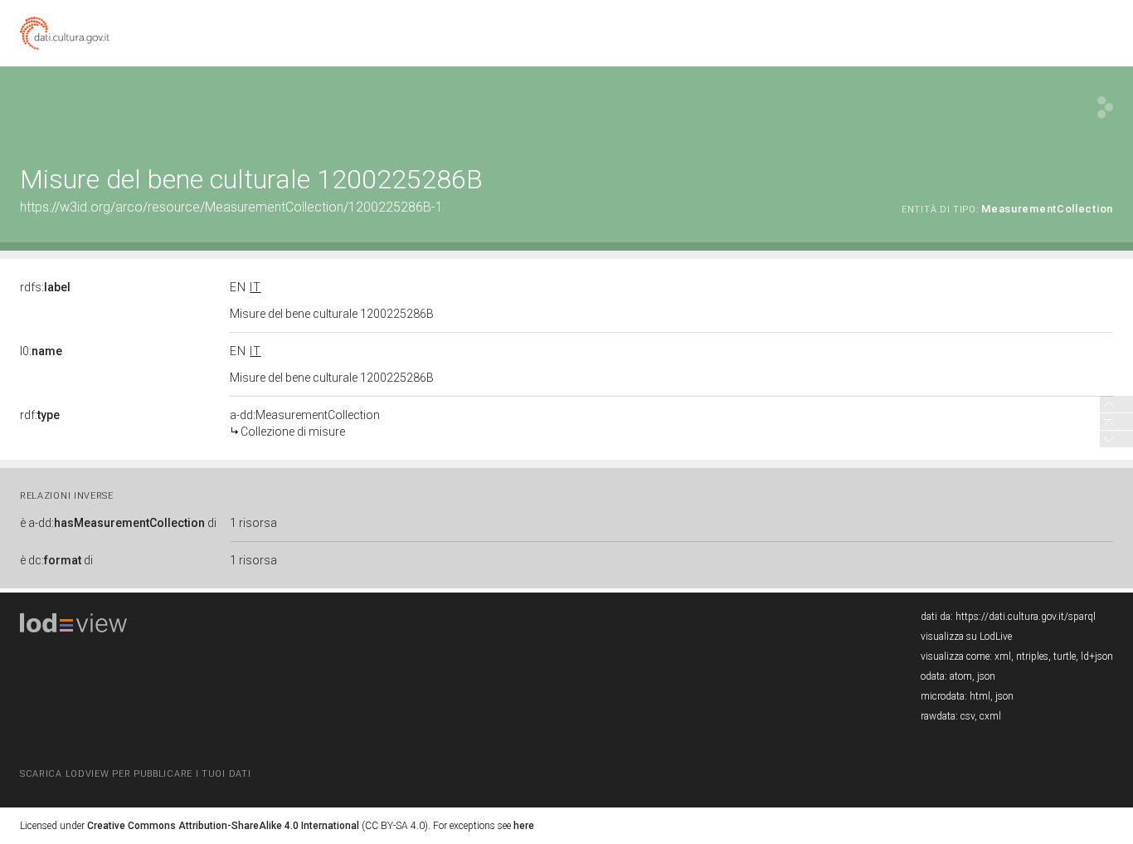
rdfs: (45, 287)
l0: (41, 351)
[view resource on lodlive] (1105, 107)
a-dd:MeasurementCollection (305, 423)
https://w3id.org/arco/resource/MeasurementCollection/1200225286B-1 (231, 207)
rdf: (40, 415)
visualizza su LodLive (966, 636)
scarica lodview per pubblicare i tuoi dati (135, 773)
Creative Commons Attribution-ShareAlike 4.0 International (223, 826)
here (523, 826)
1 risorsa (253, 522)
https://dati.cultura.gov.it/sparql (1026, 616)
